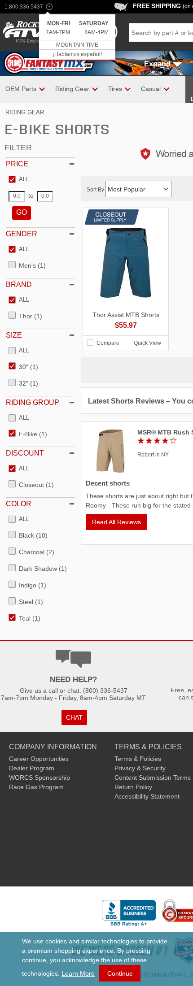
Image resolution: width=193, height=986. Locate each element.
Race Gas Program (36, 787)
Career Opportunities (39, 758)
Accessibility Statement (147, 796)
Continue (120, 973)
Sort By (96, 190)
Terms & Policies (137, 758)
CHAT (74, 717)
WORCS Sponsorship (39, 777)
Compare (107, 343)
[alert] (77, 37)
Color (18, 504)
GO (21, 212)
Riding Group (32, 402)
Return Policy (133, 787)
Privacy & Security (140, 768)
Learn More (78, 973)
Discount (25, 453)
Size (14, 335)
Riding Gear (24, 112)
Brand (19, 284)
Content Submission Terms (152, 777)
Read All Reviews (116, 522)
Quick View (147, 343)
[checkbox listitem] (19, 180)
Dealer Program (31, 768)
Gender (21, 234)
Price (17, 164)
